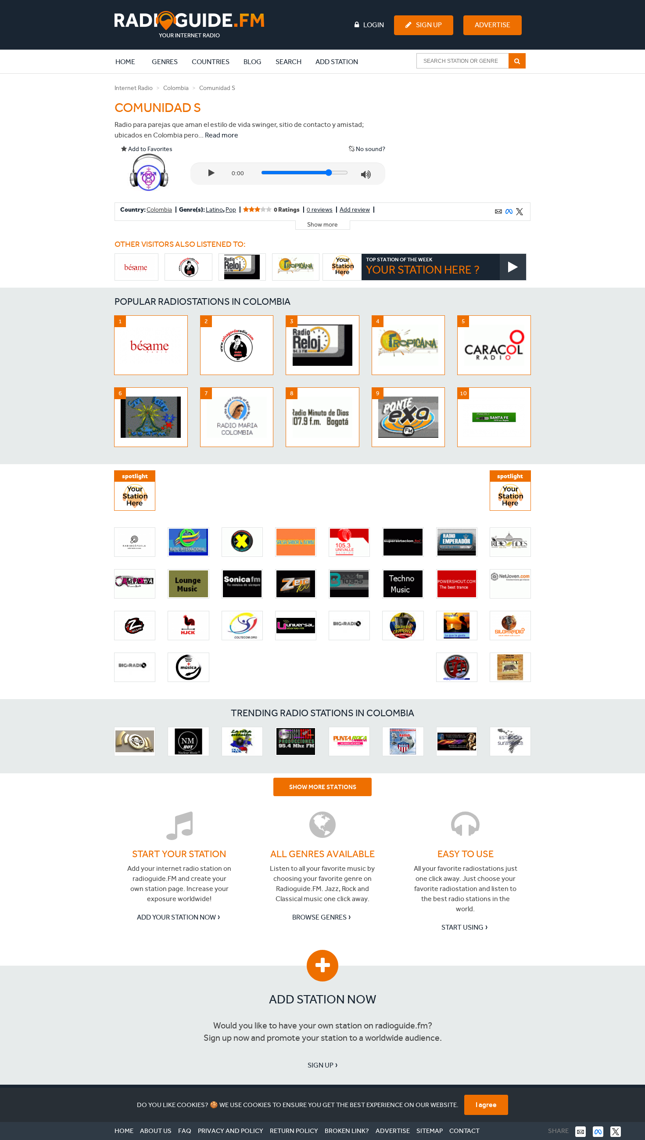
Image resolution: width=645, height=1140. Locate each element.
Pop (231, 209)
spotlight (135, 476)
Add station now (322, 999)
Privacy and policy (230, 1131)
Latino (214, 209)
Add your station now (176, 917)
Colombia (176, 88)
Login (373, 25)
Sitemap (429, 1131)
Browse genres (319, 917)
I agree (486, 1104)
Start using (462, 927)
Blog (253, 62)
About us (156, 1131)
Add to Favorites (149, 149)
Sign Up (429, 25)
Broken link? (347, 1131)
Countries (210, 62)
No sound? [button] (370, 149)
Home (129, 61)
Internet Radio (134, 88)
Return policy (294, 1131)
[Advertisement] (464, 138)
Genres (165, 62)
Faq (184, 1131)
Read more (221, 135)
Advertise (492, 25)
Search (288, 62)
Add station (336, 62)
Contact (464, 1131)
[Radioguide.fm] (189, 24)
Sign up (320, 1065)
